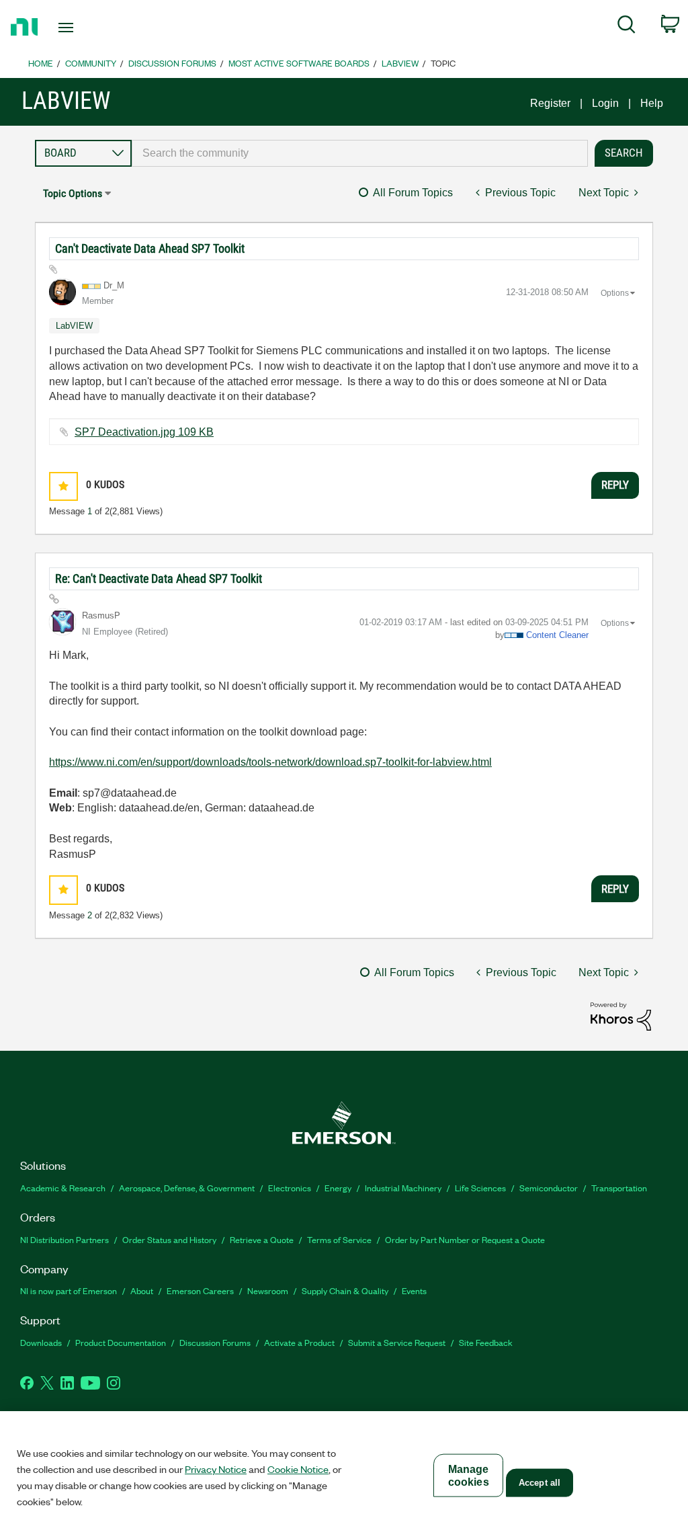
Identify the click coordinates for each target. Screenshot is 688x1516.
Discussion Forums (172, 62)
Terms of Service (339, 1239)
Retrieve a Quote (262, 1239)
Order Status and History (169, 1239)
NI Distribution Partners (64, 1239)
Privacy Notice (216, 1469)
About (141, 1290)
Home (40, 62)
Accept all (539, 1483)
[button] (63, 486)
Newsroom (267, 1290)
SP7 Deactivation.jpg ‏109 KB (144, 432)
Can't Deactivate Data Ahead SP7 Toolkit (150, 248)
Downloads (41, 1342)
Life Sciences (480, 1187)
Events (414, 1290)
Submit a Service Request (396, 1342)
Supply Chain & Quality (345, 1290)
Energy (338, 1187)
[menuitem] (626, 26)
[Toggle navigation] (89, 27)
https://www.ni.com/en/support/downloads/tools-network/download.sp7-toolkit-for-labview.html (270, 762)
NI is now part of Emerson (68, 1290)
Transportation (619, 1187)
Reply (615, 484)
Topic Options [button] (72, 193)
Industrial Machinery (403, 1187)
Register (550, 103)
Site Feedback (486, 1342)
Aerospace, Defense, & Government (187, 1187)
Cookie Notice (298, 1469)
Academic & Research (62, 1187)
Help (651, 103)
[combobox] (360, 153)
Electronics (289, 1187)
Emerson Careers (200, 1290)
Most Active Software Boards (299, 62)
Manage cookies (468, 1476)
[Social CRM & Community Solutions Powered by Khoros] (621, 1015)
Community (90, 62)
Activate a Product (299, 1342)
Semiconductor (548, 1187)
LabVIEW (400, 62)
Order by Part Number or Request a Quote (465, 1239)
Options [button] (615, 293)
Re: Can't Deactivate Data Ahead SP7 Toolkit (158, 578)
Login (605, 103)
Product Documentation (120, 1342)
